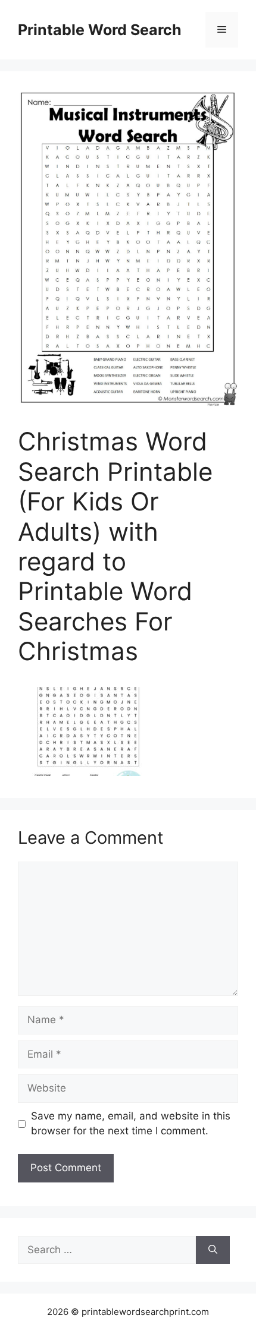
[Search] (213, 1250)
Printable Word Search (100, 30)
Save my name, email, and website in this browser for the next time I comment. (130, 1123)
